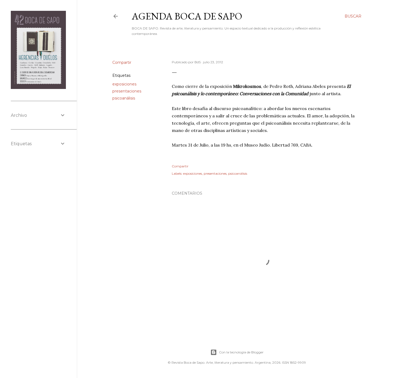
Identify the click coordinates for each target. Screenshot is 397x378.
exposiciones (124, 84)
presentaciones (126, 91)
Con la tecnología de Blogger (241, 352)
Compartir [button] (121, 62)
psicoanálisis (123, 98)
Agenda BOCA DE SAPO (187, 16)
